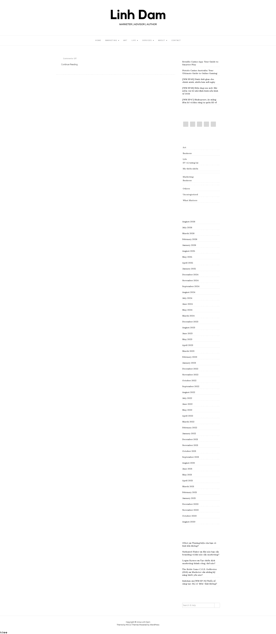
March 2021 (188, 486)
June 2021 (187, 468)
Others (186, 188)
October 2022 (189, 380)
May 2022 (187, 410)
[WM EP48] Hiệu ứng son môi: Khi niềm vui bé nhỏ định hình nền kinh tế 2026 (200, 91)
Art (125, 40)
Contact (176, 40)
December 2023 (190, 321)
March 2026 (188, 233)
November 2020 (190, 510)
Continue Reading (69, 64)
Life (134, 40)
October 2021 (189, 451)
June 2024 (187, 304)
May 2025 (187, 257)
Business (187, 153)
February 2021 (189, 492)
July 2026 (187, 227)
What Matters (190, 200)
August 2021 (188, 463)
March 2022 (188, 421)
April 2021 (187, 480)
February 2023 (189, 357)
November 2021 (190, 445)
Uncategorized (190, 194)
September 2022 (190, 386)
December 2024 (190, 274)
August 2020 (188, 521)
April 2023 (187, 345)
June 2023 (187, 333)
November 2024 (190, 280)
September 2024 (190, 286)
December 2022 (190, 368)
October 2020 (189, 516)
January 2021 (189, 498)
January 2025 (189, 268)
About (162, 40)
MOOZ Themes (132, 625)
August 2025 (188, 251)
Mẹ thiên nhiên (190, 168)
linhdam (186, 581)
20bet (185, 543)
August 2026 (188, 221)
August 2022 (188, 392)
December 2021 (190, 439)
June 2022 (187, 404)
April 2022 (187, 416)
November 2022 (190, 374)
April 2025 (187, 263)
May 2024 (187, 310)
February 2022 (189, 427)
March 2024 (188, 315)
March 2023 (188, 351)
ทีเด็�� (3, 632)
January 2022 (189, 433)
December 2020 (190, 504)
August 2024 (188, 292)
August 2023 (188, 327)
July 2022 (187, 398)
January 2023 (189, 363)
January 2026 (189, 245)
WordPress (154, 625)
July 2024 (187, 298)
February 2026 (189, 239)
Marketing (111, 40)
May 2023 (187, 339)
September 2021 (190, 457)
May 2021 (187, 474)
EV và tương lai (190, 162)
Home (98, 40)
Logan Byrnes (189, 560)
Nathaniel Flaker (190, 551)
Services (147, 40)
